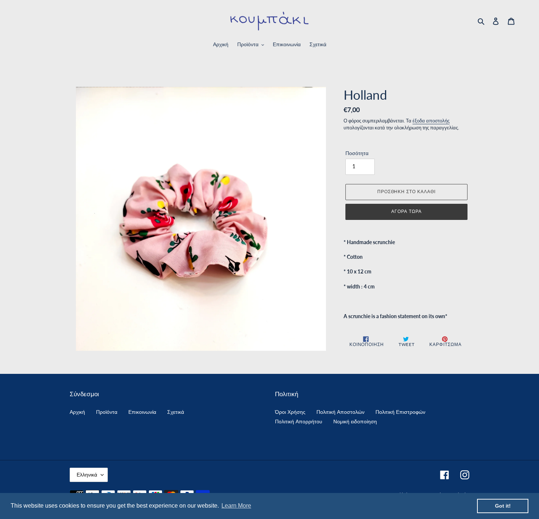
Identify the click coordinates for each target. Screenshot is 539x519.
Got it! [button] (503, 506)
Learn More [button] (236, 506)
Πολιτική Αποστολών (340, 412)
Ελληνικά (87, 474)
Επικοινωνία (142, 412)
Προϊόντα (106, 412)
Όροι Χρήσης (290, 412)
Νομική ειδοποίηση (355, 421)
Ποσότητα (356, 153)
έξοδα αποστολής (431, 121)
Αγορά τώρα (406, 211)
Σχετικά (175, 412)
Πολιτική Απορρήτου (298, 421)
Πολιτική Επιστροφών (400, 412)
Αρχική (77, 412)
